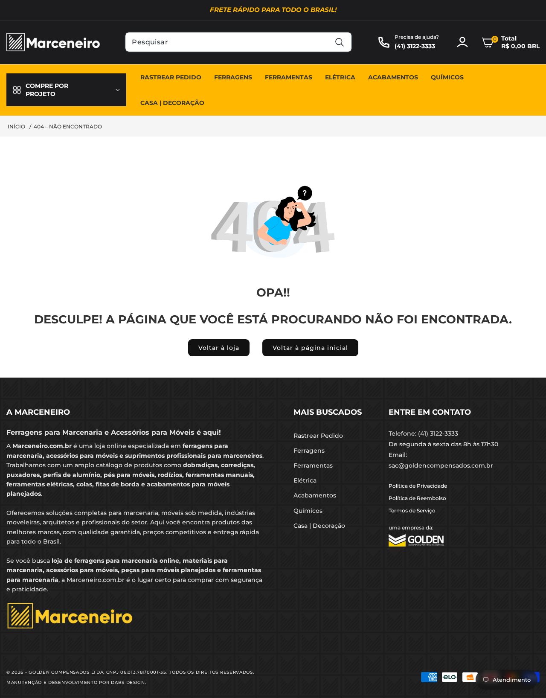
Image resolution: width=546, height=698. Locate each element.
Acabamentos (314, 495)
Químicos (307, 511)
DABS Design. (128, 682)
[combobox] (238, 42)
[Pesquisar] (339, 42)
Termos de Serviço (412, 510)
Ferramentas (313, 465)
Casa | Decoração (319, 525)
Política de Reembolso (417, 498)
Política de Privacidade (418, 486)
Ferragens (309, 450)
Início (16, 126)
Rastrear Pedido (318, 435)
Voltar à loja (218, 348)
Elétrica (305, 480)
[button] (511, 42)
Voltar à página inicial (310, 348)
